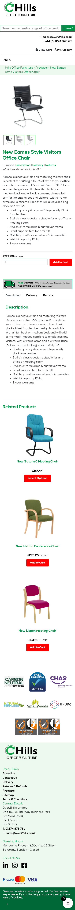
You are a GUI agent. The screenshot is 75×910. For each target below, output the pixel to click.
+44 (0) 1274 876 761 (58, 41)
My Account (64, 50)
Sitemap (8, 795)
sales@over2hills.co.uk (57, 37)
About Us (9, 773)
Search (68, 28)
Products (9, 791)
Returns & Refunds (15, 786)
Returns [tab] (48, 295)
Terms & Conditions (15, 799)
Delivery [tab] (31, 295)
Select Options (37, 478)
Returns (50, 165)
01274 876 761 (15, 829)
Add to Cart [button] (37, 562)
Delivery (37, 165)
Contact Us (10, 778)
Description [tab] (13, 295)
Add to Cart (60, 262)
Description (23, 165)
